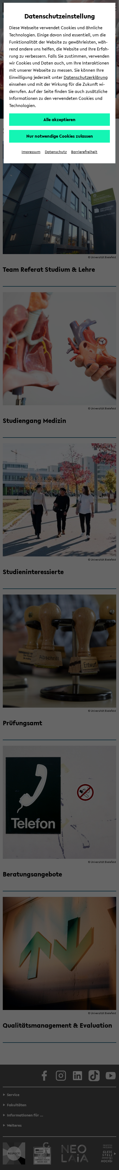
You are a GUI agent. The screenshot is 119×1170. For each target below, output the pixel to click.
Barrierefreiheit (84, 151)
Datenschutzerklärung (86, 77)
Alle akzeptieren (59, 119)
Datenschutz (56, 151)
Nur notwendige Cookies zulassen (59, 136)
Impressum (31, 151)
